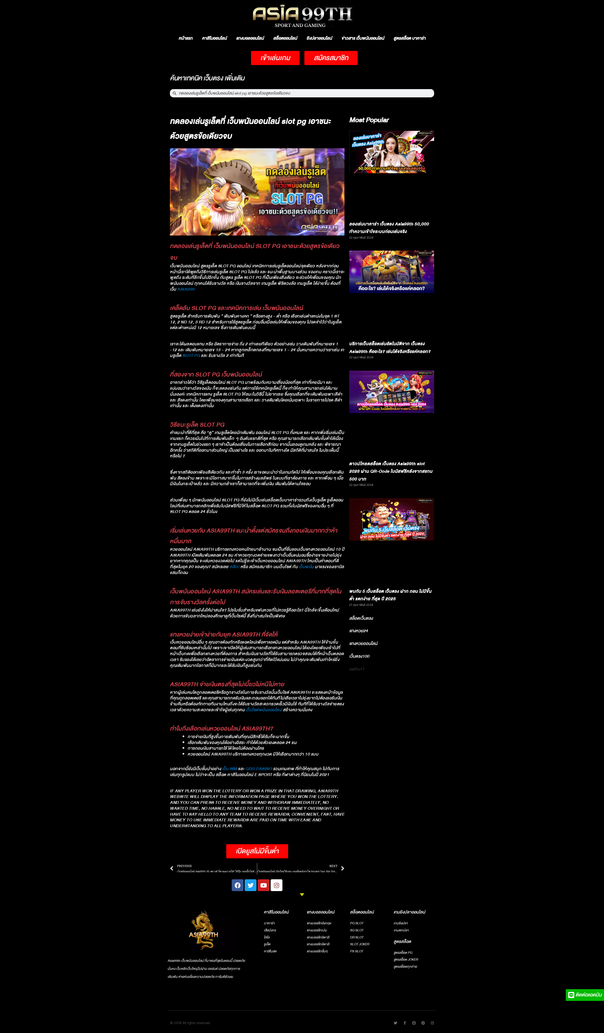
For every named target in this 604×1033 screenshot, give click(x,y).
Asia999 (186, 289)
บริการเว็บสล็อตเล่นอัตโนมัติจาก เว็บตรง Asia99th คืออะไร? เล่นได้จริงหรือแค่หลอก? (390, 347)
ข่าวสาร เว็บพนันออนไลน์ (362, 38)
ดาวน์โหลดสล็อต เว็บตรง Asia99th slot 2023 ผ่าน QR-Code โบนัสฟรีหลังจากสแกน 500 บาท (390, 471)
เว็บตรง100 (359, 656)
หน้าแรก (186, 38)
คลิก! (234, 566)
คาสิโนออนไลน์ (214, 38)
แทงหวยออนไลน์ (363, 643)
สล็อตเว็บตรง (361, 618)
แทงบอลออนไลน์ (250, 38)
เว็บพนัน (306, 566)
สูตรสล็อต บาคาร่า (410, 38)
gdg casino (258, 769)
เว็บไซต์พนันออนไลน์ (264, 710)
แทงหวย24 (358, 631)
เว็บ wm (229, 769)
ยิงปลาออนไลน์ (319, 38)
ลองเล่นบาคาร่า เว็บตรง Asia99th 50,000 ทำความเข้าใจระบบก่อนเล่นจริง (389, 228)
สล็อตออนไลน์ (285, 38)
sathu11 (357, 669)
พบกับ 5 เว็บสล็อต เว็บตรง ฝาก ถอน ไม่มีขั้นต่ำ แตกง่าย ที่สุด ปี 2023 (390, 595)
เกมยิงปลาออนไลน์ (409, 912)
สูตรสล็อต (402, 941)
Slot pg (191, 355)
